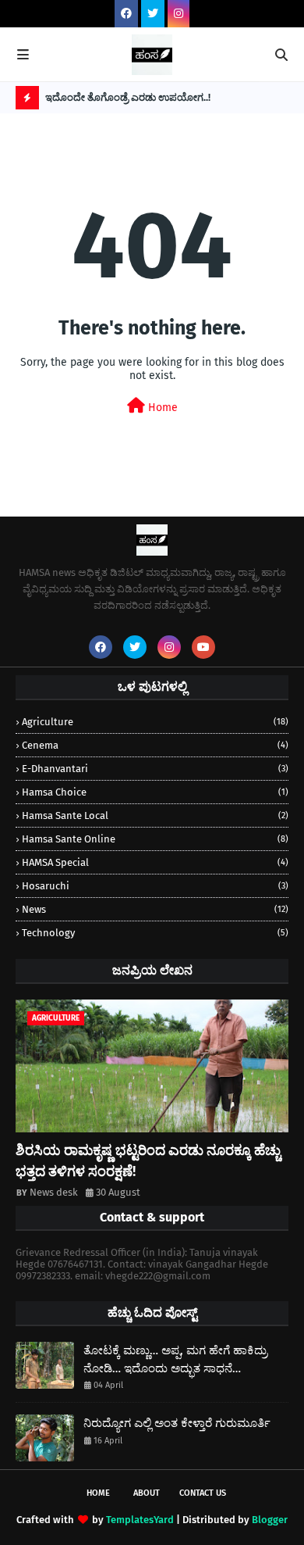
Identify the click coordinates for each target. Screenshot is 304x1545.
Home (161, 407)
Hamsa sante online (155, 839)
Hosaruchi (155, 886)
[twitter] (152, 13)
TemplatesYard (140, 1519)
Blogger (270, 1519)
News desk (54, 1192)
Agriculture (155, 722)
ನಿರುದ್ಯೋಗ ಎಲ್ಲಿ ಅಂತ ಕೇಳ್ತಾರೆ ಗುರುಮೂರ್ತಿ (176, 1423)
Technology (155, 933)
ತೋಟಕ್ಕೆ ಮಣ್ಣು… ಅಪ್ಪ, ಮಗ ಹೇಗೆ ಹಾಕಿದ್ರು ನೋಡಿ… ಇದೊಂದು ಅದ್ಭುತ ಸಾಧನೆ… (175, 1359)
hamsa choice (155, 792)
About (146, 1493)
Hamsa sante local (155, 815)
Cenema (155, 745)
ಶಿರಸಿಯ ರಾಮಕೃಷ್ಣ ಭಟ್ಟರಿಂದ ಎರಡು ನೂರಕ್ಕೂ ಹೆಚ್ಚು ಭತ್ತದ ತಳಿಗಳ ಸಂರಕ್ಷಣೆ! (148, 1161)
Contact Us (202, 1493)
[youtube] (203, 647)
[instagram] (178, 13)
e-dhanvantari (155, 768)
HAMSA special (155, 862)
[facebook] (126, 13)
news (155, 909)
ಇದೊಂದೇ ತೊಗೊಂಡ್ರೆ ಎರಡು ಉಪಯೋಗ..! (127, 97)
